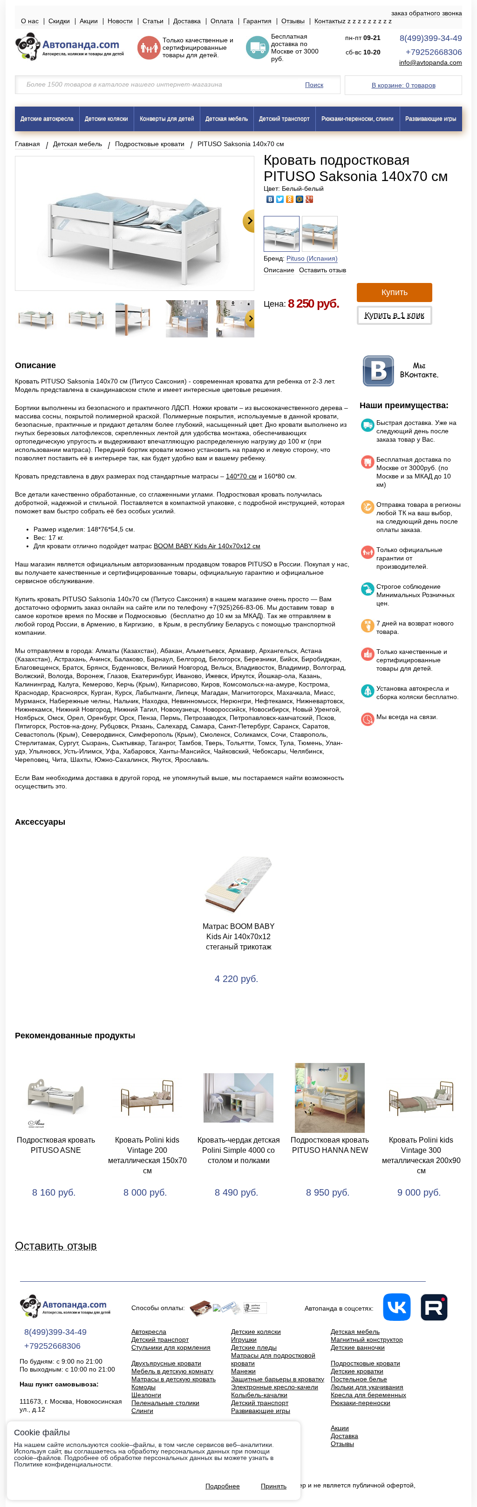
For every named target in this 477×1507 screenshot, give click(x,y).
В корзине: (404, 85)
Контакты (328, 21)
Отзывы (293, 21)
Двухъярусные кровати (166, 1363)
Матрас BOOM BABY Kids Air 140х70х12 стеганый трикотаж (239, 936)
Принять (273, 1486)
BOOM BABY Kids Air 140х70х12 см (207, 546)
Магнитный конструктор (367, 1339)
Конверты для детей (167, 118)
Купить (395, 292)
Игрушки (244, 1339)
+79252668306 (434, 52)
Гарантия (257, 21)
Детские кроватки (357, 1371)
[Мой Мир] (300, 199)
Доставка (187, 21)
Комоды (143, 1387)
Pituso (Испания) (312, 258)
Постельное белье (359, 1379)
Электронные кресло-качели (274, 1387)
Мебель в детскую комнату (172, 1371)
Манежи (243, 1371)
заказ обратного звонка (426, 13)
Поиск (314, 84)
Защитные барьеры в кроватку (277, 1379)
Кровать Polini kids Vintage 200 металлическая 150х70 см (147, 1155)
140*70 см (241, 476)
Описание (279, 270)
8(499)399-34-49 (431, 38)
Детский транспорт (284, 118)
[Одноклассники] (290, 199)
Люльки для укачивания (367, 1387)
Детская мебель (226, 118)
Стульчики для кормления (171, 1347)
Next (248, 221)
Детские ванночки (358, 1347)
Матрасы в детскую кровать (173, 1379)
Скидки (59, 21)
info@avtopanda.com (430, 62)
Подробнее (222, 1486)
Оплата (222, 21)
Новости (120, 21)
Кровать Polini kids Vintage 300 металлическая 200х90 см (421, 1155)
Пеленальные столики (165, 1402)
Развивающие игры (431, 118)
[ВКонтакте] (270, 199)
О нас (30, 21)
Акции (89, 21)
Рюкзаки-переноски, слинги (357, 118)
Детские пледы (254, 1347)
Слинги (142, 1410)
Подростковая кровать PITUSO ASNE (56, 1145)
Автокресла (148, 1331)
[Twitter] (280, 199)
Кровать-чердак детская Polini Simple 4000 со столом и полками (239, 1150)
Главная (27, 144)
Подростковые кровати (149, 144)
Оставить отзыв (322, 270)
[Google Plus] (309, 199)
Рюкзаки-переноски (360, 1402)
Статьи (153, 21)
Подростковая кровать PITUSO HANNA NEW (330, 1145)
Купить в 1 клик (394, 315)
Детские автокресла (47, 118)
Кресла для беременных (368, 1395)
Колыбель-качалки (259, 1395)
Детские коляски (106, 118)
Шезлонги (146, 1395)
